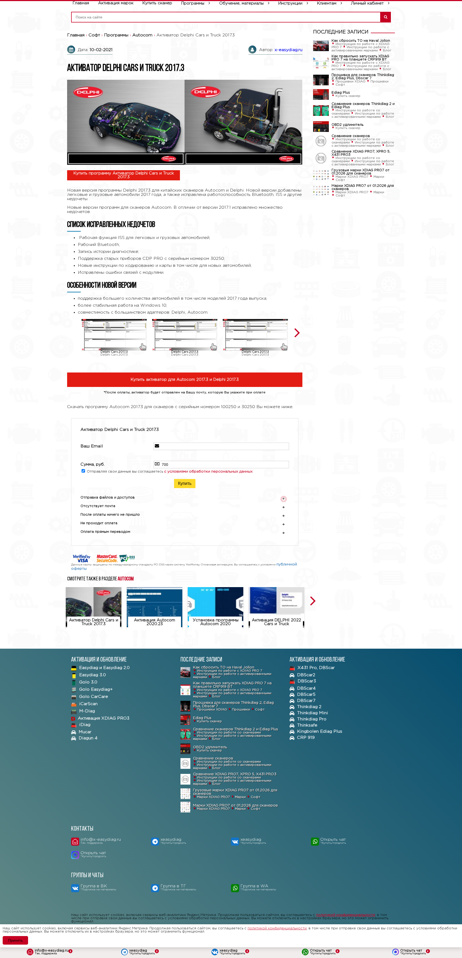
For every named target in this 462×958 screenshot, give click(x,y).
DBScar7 (306, 701)
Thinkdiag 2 (309, 707)
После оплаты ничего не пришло (182, 515)
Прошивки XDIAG (350, 81)
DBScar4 (306, 688)
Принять (15, 940)
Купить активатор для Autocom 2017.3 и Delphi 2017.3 (185, 379)
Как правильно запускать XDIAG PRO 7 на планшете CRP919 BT (360, 58)
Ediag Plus (341, 92)
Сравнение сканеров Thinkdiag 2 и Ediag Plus (363, 105)
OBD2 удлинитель (347, 124)
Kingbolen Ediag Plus (319, 731)
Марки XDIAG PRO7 (352, 176)
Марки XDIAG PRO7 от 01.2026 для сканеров (363, 187)
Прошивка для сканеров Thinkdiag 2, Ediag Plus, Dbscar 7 (363, 77)
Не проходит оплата (182, 524)
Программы (192, 3)
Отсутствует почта (182, 507)
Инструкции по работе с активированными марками (360, 49)
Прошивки (379, 81)
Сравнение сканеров (351, 136)
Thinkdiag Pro (311, 719)
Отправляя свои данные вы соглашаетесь (170, 471)
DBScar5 (306, 695)
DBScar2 (306, 675)
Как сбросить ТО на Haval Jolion (361, 40)
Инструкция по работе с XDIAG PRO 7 (229, 670)
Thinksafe (307, 725)
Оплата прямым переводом (182, 532)
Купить (184, 483)
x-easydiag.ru (288, 50)
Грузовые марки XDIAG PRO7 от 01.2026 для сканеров (361, 172)
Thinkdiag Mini (312, 713)
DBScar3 (307, 681)
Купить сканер (348, 95)
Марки (379, 176)
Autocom (126, 579)
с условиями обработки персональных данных (208, 471)
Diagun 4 (88, 738)
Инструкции (290, 3)
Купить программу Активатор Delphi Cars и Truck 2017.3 (124, 175)
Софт (340, 84)
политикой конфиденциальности (345, 915)
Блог (387, 50)
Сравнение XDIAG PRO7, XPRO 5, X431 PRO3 (361, 153)
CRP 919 (306, 738)
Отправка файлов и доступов (182, 498)
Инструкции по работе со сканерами (229, 732)
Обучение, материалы (241, 3)
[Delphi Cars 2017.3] (114, 335)
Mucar (85, 732)
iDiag (84, 725)
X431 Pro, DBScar (316, 668)
